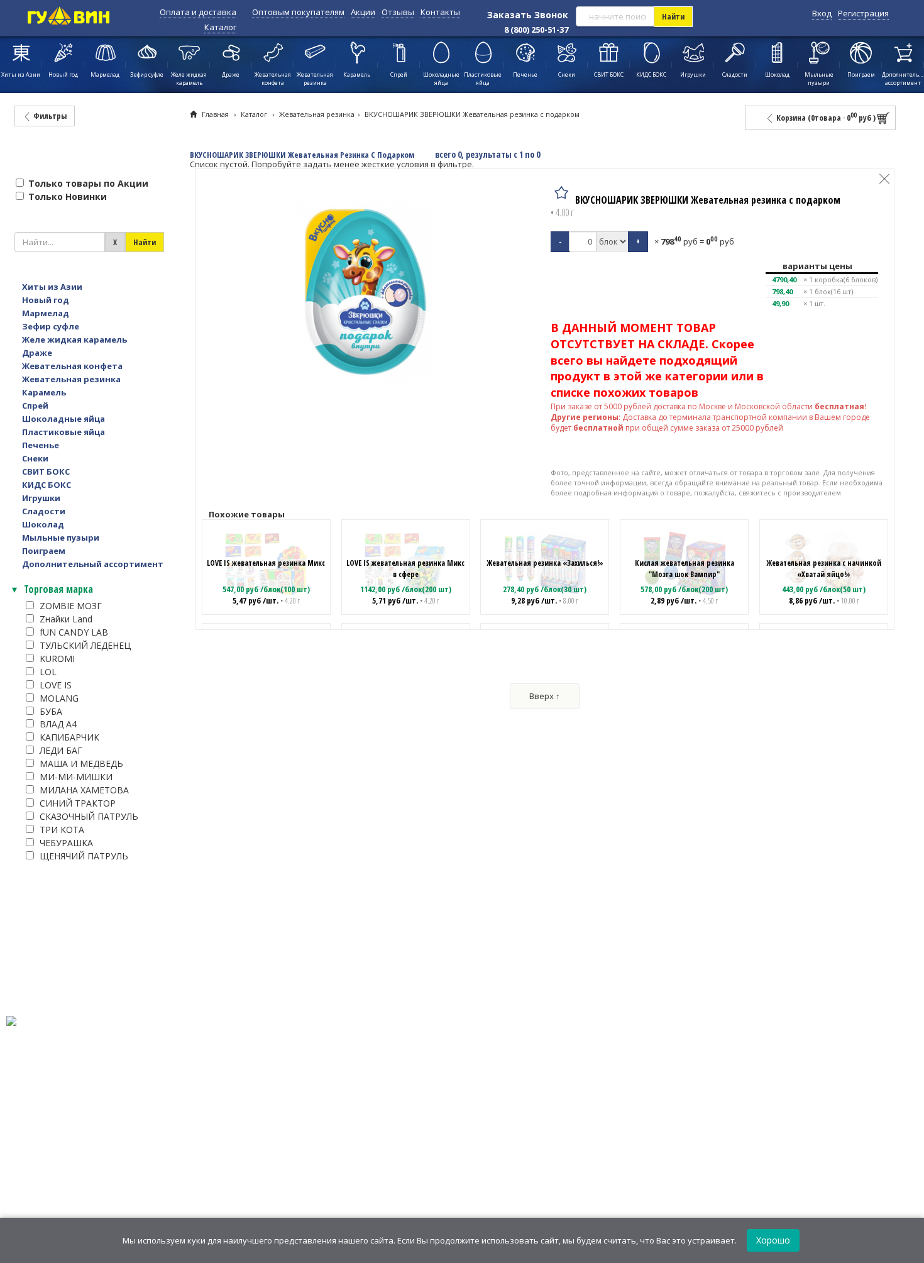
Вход (822, 13)
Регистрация (863, 13)
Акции (363, 12)
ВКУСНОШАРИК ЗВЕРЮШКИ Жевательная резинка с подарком (472, 114)
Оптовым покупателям (298, 12)
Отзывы (398, 12)
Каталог (220, 27)
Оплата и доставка (198, 12)
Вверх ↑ (544, 696)
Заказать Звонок (527, 15)
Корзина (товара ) (825, 117)
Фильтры (49, 115)
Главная (215, 114)
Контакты (440, 12)
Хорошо (773, 1240)
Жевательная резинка (317, 114)
